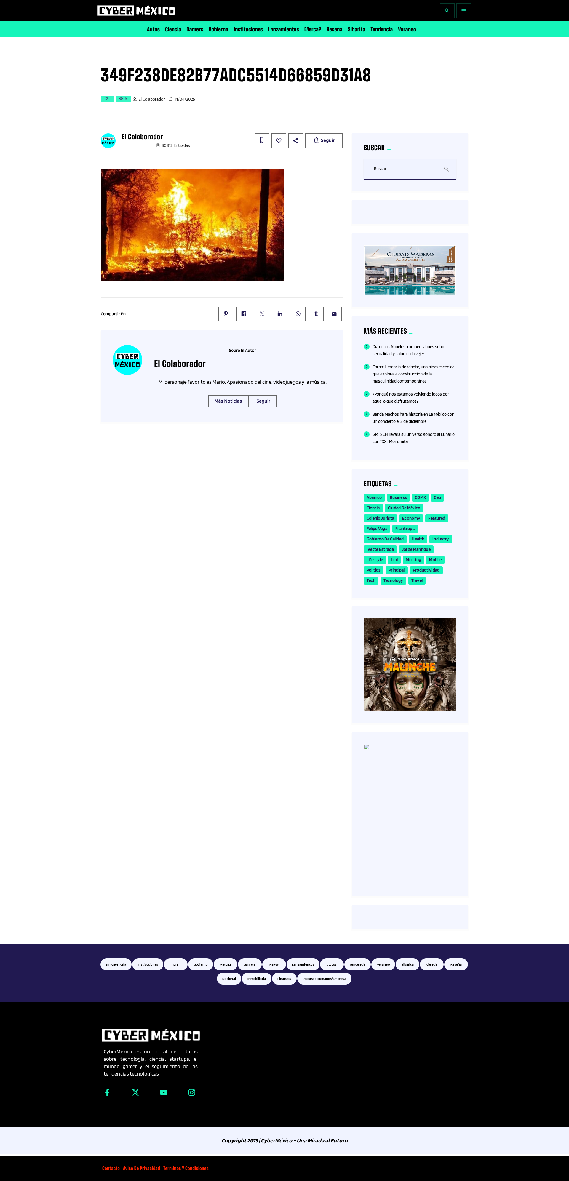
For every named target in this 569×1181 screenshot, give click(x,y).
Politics (374, 570)
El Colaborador (151, 99)
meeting (413, 559)
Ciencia (373, 508)
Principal (397, 570)
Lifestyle (375, 559)
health (418, 539)
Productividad (426, 570)
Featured (436, 518)
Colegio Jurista (380, 518)
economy (411, 518)
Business (398, 497)
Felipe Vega (377, 528)
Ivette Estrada (380, 549)
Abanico (374, 497)
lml (394, 559)
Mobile (435, 559)
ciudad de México (404, 508)
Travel (417, 580)
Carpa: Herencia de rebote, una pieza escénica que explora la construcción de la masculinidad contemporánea (413, 374)
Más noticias (228, 401)
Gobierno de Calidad (385, 539)
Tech (371, 580)
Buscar (380, 169)
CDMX (420, 497)
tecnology (393, 580)
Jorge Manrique (416, 549)
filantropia (405, 528)
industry (440, 539)
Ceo (437, 497)
